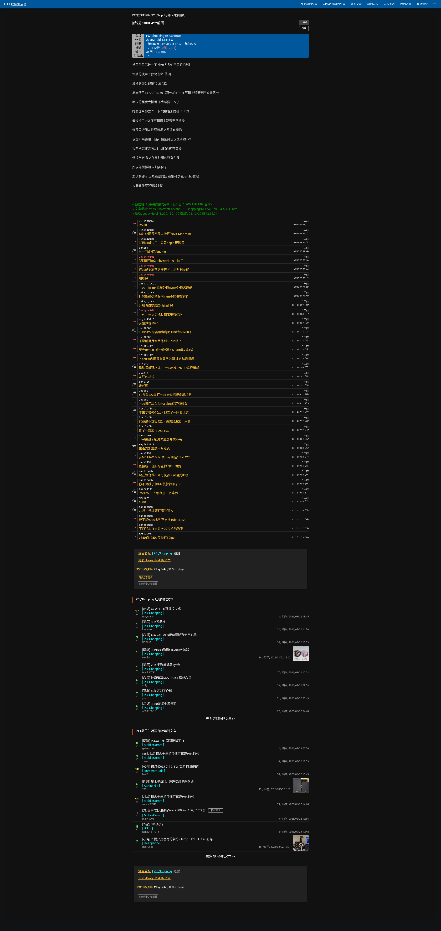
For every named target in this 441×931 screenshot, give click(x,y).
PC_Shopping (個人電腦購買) (168, 15)
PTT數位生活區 (141, 15)
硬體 (158, 553)
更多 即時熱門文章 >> (220, 856)
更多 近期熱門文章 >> (220, 719)
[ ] (153, 613)
